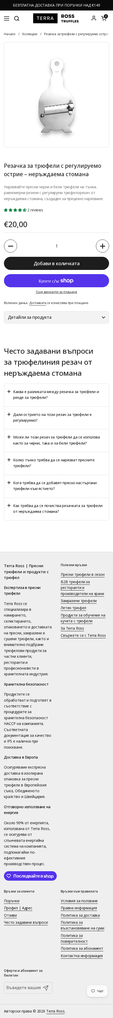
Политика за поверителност (74, 938)
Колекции (29, 34)
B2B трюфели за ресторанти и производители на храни (82, 587)
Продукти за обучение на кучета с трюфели (83, 618)
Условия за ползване (79, 900)
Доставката (37, 303)
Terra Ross (55, 1011)
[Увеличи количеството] (102, 246)
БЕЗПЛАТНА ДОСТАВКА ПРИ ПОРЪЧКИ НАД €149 (56, 5)
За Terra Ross (72, 628)
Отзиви (10, 915)
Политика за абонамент (82, 948)
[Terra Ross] (56, 18)
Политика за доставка (80, 915)
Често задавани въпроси (26, 922)
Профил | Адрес (18, 907)
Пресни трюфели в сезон (83, 574)
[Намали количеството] (10, 246)
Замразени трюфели (79, 600)
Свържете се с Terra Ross (83, 635)
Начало (10, 34)
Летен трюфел (73, 607)
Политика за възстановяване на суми (82, 925)
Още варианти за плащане (56, 292)
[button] (104, 18)
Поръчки (11, 900)
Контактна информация (82, 955)
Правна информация (79, 907)
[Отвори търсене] (16, 18)
